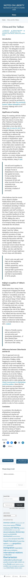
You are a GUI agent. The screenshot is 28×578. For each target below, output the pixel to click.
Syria (19, 566)
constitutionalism (7, 529)
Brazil (8, 525)
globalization (10, 545)
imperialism (18, 548)
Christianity (6, 528)
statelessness (18, 33)
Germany (5, 545)
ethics (9, 538)
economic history (16, 536)
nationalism (7, 560)
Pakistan (12, 33)
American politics (19, 522)
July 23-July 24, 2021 (14, 128)
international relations (13, 552)
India (9, 33)
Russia (9, 564)
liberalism (8, 554)
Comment (20, 485)
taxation (22, 566)
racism (20, 562)
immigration (8, 548)
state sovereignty (13, 566)
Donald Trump (6, 534)
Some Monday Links (7, 460)
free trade (10, 543)
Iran (4, 554)
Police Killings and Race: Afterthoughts (22, 461)
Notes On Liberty (14, 5)
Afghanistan (14, 32)
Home (3, 20)
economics (5, 538)
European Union (16, 538)
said (21, 159)
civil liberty (14, 528)
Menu (14, 15)
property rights (13, 562)
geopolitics (4, 33)
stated (8, 324)
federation (13, 541)
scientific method (15, 564)
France (19, 541)
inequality (9, 550)
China (19, 32)
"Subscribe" (19, 505)
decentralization (9, 532)
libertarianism (10, 557)
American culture (9, 522)
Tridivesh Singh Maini (17, 30)
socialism (6, 566)
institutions (14, 550)
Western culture (18, 568)
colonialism (22, 528)
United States (10, 568)
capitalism (12, 525)
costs (19, 529)
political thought (17, 560)
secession (21, 564)
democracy (20, 532)
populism (6, 562)
